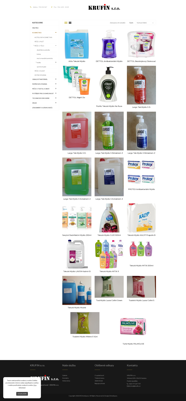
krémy (39, 54)
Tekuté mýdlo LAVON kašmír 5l (77, 271)
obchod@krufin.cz (134, 386)
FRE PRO (35, 28)
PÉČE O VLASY (40, 71)
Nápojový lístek (100, 383)
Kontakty (65, 378)
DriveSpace (85, 396)
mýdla (39, 62)
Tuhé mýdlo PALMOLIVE (133, 344)
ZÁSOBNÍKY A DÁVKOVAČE (42, 108)
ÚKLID (34, 103)
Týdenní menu (99, 378)
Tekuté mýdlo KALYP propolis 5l (141, 235)
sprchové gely (41, 67)
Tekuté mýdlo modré (77, 308)
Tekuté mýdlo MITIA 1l (109, 271)
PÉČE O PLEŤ (39, 41)
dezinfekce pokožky (43, 50)
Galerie (64, 375)
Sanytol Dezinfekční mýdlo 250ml (76, 235)
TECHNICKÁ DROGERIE (40, 98)
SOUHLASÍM (22, 394)
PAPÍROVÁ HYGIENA (39, 84)
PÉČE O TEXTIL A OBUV (40, 89)
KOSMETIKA (36, 33)
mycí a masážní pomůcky (45, 58)
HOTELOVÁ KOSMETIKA (43, 37)
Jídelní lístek (99, 381)
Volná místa (66, 381)
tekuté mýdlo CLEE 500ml (109, 235)
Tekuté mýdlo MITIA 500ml (141, 266)
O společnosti (99, 375)
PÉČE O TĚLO (39, 46)
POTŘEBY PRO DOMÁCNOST (43, 93)
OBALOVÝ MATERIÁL (39, 79)
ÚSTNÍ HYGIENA (40, 75)
